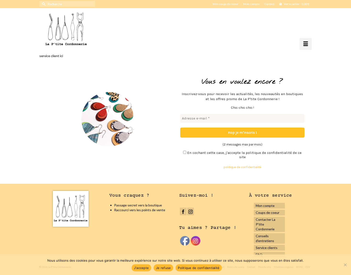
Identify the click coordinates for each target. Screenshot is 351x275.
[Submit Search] (43, 4)
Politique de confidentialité (198, 268)
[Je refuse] (345, 264)
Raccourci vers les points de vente (139, 210)
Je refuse (163, 268)
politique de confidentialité (242, 167)
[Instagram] (190, 211)
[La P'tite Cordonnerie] (85, 29)
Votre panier (296, 4)
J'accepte (141, 268)
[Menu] (306, 44)
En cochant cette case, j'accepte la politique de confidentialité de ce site (244, 155)
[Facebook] (183, 211)
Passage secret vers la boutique (138, 205)
